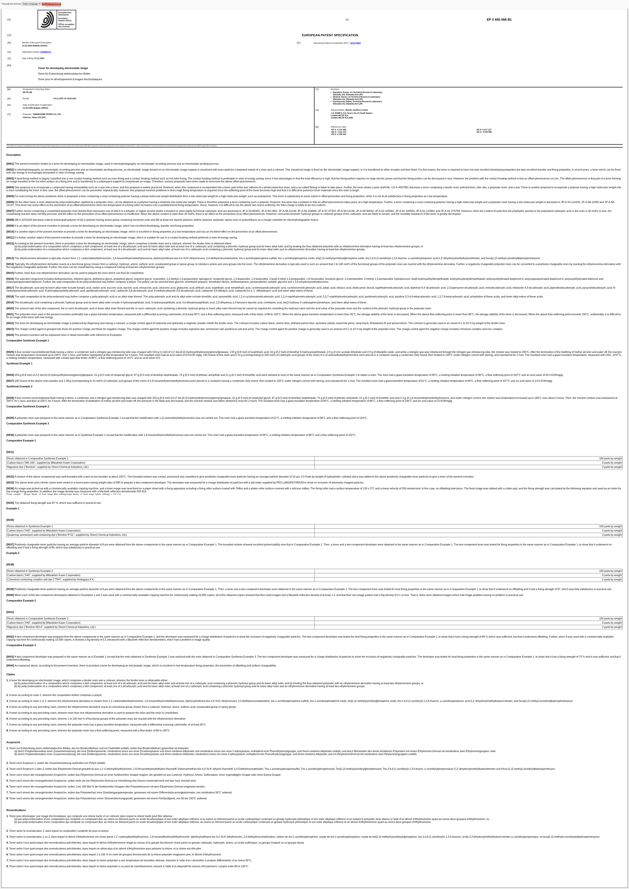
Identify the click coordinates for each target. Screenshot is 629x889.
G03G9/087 (355, 43)
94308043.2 (45, 52)
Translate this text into (11, 4)
